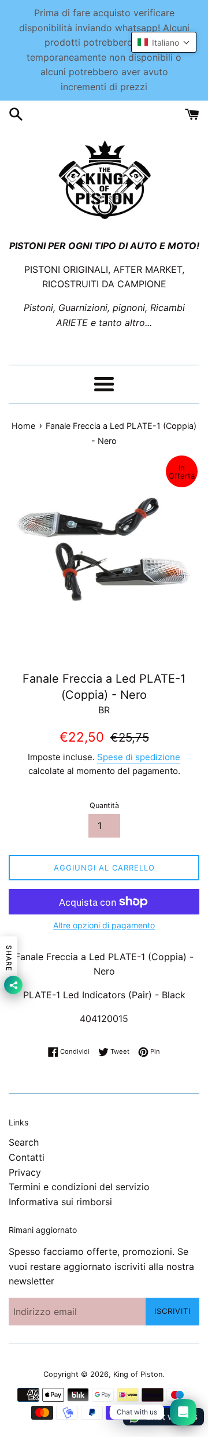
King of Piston (137, 1374)
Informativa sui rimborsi (60, 1202)
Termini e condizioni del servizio (79, 1186)
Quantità (104, 805)
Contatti (26, 1157)
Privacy (25, 1172)
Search (24, 1142)
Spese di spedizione (138, 756)
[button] (164, 42)
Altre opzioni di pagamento (104, 925)
